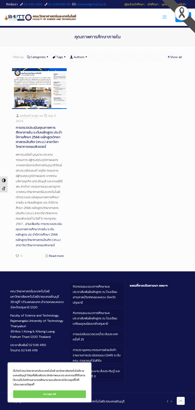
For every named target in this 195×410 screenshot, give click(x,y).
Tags (59, 56)
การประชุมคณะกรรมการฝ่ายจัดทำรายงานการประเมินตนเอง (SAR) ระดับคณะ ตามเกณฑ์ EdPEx (97, 355)
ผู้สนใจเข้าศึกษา (134, 4)
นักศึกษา (153, 4)
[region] (49, 382)
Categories (38, 56)
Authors (79, 56)
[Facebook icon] (167, 401)
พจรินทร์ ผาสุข (29, 115)
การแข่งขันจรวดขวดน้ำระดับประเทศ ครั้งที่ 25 (95, 337)
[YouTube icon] (171, 401)
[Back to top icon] (181, 401)
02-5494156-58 (59, 4)
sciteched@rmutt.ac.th (91, 4)
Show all (176, 56)
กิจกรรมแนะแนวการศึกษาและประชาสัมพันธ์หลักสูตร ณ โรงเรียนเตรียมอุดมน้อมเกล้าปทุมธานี (95, 318)
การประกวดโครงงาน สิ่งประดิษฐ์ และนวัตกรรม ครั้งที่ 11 (96, 373)
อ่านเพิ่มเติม (39, 234)
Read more (56, 255)
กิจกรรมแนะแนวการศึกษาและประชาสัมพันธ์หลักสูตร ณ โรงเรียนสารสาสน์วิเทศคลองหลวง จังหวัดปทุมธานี (95, 294)
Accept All (49, 394)
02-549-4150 (32, 4)
